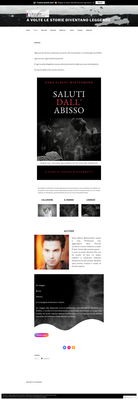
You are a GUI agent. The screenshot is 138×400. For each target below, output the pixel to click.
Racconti (44, 30)
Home (28, 30)
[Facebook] (64, 347)
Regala (100, 2)
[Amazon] (73, 347)
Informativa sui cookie (40, 396)
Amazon (80, 30)
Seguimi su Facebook (34, 382)
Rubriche (62, 30)
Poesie (36, 30)
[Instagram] (69, 347)
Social (72, 30)
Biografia (89, 30)
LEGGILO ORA (41, 335)
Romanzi (53, 30)
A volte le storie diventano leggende (69, 20)
